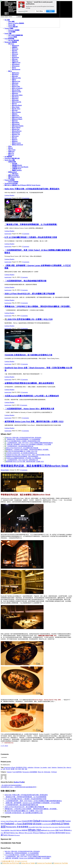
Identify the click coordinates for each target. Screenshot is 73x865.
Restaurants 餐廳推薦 (11, 42)
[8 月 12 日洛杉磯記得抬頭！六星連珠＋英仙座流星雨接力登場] (22, 441)
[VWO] (26, 11)
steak (49, 767)
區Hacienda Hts (16, 102)
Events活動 (60, 821)
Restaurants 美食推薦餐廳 (29, 772)
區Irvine (14, 103)
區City (10, 71)
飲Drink (10, 148)
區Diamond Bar (16, 91)
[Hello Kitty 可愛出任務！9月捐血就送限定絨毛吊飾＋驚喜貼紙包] (23, 437)
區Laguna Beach (17, 105)
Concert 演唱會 (12, 37)
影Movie (67, 830)
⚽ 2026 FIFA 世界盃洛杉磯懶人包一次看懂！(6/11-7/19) (29, 319)
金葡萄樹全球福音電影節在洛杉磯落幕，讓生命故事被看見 (29, 383)
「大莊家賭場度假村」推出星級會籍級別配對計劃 (25, 281)
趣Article (68, 833)
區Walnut (14, 141)
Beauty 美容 (13, 821)
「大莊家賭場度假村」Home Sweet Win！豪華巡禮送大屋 (29, 409)
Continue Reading (9, 195)
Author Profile (19, 782)
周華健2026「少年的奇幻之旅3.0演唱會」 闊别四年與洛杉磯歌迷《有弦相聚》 (38, 306)
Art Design (3, 821)
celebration (30, 767)
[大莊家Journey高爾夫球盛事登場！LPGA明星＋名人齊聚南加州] (23, 458)
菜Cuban (14, 50)
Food (15, 824)
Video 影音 (13, 830)
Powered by (21, 11)
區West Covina (16, 143)
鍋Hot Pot (11, 153)
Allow (50, 11)
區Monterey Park (17, 117)
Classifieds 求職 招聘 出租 (12, 158)
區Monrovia (15, 115)
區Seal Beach (16, 132)
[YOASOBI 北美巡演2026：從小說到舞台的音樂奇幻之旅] (21, 453)
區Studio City (16, 134)
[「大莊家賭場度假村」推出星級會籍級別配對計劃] (19, 446)
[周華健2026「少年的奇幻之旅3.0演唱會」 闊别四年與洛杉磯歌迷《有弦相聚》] (27, 449)
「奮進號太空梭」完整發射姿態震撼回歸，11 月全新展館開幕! (31, 224)
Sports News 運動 (10, 160)
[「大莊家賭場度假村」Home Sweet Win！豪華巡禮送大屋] (21, 460)
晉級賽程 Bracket (17, 165)
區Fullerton (15, 96)
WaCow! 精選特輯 (22, 830)
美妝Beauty (42, 833)
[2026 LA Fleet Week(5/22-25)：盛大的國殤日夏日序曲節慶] (21, 448)
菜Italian (14, 55)
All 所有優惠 (11, 31)
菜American (15, 45)
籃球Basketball (12, 172)
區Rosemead (16, 124)
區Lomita (14, 110)
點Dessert (11, 155)
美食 (26, 769)
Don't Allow (39, 11)
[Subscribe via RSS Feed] (10, 863)
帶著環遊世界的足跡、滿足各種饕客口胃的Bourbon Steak (34, 465)
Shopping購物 (32, 827)
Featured (9, 772)
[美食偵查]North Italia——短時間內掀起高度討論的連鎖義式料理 (18, 787)
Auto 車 (8, 821)
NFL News (11, 178)
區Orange (15, 120)
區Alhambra (15, 73)
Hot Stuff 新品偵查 (13, 40)
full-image (37, 767)
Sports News (38, 827)
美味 (22, 769)
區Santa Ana (15, 129)
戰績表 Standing (17, 170)
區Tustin (14, 138)
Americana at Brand (9, 767)
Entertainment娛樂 (48, 821)
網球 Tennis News (13, 175)
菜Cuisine (11, 43)
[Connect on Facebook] (43, 863)
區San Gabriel (16, 127)
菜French (14, 52)
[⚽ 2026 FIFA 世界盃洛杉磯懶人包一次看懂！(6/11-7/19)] (21, 451)
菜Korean (15, 59)
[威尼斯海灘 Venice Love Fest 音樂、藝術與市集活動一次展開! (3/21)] (24, 461)
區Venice (14, 139)
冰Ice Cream (11, 150)
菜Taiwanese (15, 66)
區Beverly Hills (16, 78)
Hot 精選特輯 (8, 156)
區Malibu (14, 114)
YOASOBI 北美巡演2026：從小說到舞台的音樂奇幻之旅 (28, 355)
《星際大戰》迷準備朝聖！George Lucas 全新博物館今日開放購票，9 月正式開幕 (32, 803)
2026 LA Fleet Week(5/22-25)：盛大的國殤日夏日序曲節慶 (30, 294)
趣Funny (4, 835)
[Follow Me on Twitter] (27, 863)
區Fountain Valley (17, 95)
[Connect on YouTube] (60, 863)
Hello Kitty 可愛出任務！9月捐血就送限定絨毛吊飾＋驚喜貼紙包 (32, 189)
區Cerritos (15, 85)
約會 (19, 769)
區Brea (14, 79)
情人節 (8, 769)
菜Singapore (15, 64)
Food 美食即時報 (9, 38)
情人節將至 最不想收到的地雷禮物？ (12, 785)
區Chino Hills (16, 86)
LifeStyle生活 (57, 823)
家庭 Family (59, 830)
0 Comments (25, 198)
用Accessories (29, 833)
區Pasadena (15, 122)
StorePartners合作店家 (11, 183)
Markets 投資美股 (13, 181)
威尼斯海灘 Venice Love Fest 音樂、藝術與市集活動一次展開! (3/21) (34, 421)
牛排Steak (54, 772)
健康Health (44, 830)
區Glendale (15, 100)
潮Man (16, 832)
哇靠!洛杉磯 (6, 861)
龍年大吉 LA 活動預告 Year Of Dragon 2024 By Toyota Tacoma (22, 185)
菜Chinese (15, 49)
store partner (55, 827)
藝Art (48, 832)
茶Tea (10, 146)
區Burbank (15, 83)
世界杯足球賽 (12, 161)
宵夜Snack (11, 151)
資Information (60, 833)
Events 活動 (8, 33)
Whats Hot (40, 772)
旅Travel (7, 833)
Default (36, 820)
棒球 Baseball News (14, 177)
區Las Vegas (15, 107)
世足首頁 (14, 163)
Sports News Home (47, 827)
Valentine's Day (61, 767)
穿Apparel (36, 833)
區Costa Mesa (16, 90)
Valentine (54, 767)
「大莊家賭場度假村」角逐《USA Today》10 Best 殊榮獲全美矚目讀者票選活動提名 (33, 801)
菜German (15, 54)
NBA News (15, 173)
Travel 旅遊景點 (5, 830)
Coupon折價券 (27, 821)
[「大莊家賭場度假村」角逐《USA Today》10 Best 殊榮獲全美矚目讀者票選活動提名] (29, 442)
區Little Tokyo (16, 108)
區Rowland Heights (17, 126)
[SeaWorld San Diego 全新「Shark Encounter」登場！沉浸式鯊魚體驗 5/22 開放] (27, 454)
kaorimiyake (8, 198)
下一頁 (5, 745)
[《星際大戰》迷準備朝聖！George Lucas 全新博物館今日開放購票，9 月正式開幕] (28, 444)
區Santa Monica (16, 131)
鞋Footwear (17, 835)
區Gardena (15, 98)
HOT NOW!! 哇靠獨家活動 (15, 35)
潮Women (21, 833)
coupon (19, 821)
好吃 (4, 769)
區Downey (15, 93)
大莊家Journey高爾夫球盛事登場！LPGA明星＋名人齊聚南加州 (32, 396)
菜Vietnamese (16, 69)
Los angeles (43, 767)
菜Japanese (15, 57)
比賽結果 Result (16, 168)
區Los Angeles (16, 112)
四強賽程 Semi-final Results (20, 167)
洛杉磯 (12, 769)
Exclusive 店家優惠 (13, 30)
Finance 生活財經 (10, 180)
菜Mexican (15, 61)
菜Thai (14, 67)
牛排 (16, 769)
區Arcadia (15, 76)
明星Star (12, 833)
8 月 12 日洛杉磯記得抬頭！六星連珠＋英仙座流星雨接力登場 (31, 237)
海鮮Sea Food (16, 62)
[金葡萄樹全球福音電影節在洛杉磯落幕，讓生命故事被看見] (21, 456)
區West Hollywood (17, 144)
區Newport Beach (17, 119)
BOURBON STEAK (21, 767)
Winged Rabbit (5, 470)
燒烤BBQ (14, 47)
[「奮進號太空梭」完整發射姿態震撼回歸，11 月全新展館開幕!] (22, 439)
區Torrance (15, 136)
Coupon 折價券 (9, 28)
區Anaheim (15, 74)
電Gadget (11, 835)
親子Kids (52, 833)
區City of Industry (17, 88)
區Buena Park (16, 81)
